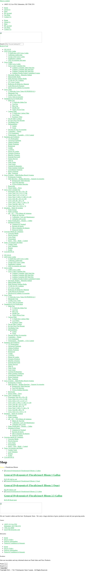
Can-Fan (15, 104)
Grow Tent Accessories (15, 97)
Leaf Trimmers (13, 246)
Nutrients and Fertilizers (11, 137)
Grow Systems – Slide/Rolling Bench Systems (19, 175)
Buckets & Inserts (18, 226)
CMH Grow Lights (14, 64)
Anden (14, 126)
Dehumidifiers (12, 124)
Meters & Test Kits (18, 215)
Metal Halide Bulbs (14, 77)
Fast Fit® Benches (18, 182)
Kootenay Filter (17, 117)
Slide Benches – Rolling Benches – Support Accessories (26, 179)
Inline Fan (11, 100)
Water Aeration (13, 211)
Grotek (10, 148)
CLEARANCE (9, 252)
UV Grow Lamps (14, 82)
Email (2, 566)
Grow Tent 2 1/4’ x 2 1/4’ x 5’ (17, 195)
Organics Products (14, 153)
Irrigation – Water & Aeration (13, 208)
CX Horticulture (13, 139)
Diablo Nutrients (13, 144)
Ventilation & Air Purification (13, 98)
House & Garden (13, 151)
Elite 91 (10, 160)
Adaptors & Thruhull (19, 224)
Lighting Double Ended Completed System (26, 73)
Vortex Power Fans (18, 109)
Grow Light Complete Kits (16, 66)
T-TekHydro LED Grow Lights (18, 53)
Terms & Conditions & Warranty (14, 543)
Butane (10, 248)
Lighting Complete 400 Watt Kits (23, 69)
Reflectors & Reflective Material (18, 84)
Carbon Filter (12, 111)
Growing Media (13, 233)
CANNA (11, 149)
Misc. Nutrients (13, 173)
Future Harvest (13, 159)
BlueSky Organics (14, 155)
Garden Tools (12, 244)
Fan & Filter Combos (15, 119)
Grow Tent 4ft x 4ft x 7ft (16, 200)
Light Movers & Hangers (16, 86)
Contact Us (7, 17)
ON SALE (7, 49)
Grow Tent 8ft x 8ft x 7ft (16, 204)
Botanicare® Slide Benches (21, 180)
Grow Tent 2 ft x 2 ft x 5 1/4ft (17, 193)
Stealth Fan (15, 108)
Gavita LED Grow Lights (16, 57)
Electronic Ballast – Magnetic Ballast (20, 75)
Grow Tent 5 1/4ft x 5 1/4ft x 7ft (18, 202)
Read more (13, 500)
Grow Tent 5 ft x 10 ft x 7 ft (17, 206)
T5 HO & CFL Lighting (16, 80)
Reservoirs (11, 186)
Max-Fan (15, 106)
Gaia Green (12, 164)
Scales (10, 250)
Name (2, 564)
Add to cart (13, 479)
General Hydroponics (15, 166)
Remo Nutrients (13, 171)
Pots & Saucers (13, 235)
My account (8, 13)
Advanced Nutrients (14, 140)
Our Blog (7, 15)
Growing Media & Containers (13, 231)
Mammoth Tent (13, 93)
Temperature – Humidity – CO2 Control (21, 135)
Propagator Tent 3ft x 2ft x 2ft (17, 191)
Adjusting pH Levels (19, 219)
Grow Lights (8, 62)
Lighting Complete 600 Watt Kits (23, 71)
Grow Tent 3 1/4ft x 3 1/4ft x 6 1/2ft (19, 197)
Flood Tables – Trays (15, 188)
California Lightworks (15, 55)
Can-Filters (15, 115)
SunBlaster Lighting (14, 58)
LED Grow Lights (10, 51)
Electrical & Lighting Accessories (19, 88)
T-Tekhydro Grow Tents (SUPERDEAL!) (21, 91)
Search (2, 44)
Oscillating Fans (13, 122)
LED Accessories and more (17, 60)
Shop (5, 11)
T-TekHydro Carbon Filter (20, 113)
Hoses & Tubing (17, 230)
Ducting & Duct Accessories (17, 129)
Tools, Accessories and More (13, 242)
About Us (7, 9)
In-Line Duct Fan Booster (16, 120)
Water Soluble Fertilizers (16, 168)
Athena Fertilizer (13, 142)
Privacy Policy (8, 539)
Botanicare (11, 146)
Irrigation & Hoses (14, 222)
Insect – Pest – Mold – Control (18, 241)
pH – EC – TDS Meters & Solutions (19, 213)
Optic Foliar (12, 162)
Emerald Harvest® (14, 157)
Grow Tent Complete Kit (12, 190)
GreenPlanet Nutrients (15, 170)
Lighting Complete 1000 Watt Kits (23, 68)
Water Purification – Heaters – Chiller (20, 221)
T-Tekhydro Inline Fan (19, 102)
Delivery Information (11, 541)
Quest (14, 128)
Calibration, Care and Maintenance (23, 217)
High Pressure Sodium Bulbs (17, 78)
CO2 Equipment (13, 133)
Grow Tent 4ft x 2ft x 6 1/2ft (17, 199)
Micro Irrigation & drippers (21, 228)
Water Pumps (12, 210)
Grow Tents (8, 89)
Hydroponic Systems (15, 177)
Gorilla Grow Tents (14, 95)
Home (6, 8)
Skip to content (5, 1)
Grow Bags (12, 237)
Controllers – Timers (14, 131)
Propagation (12, 239)
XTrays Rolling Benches (20, 184)
